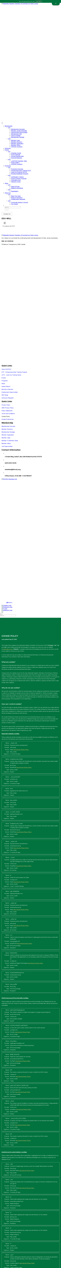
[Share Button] (4, 223)
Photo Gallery (15, 162)
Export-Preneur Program (18, 178)
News (6, 183)
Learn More (38, 1)
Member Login (15, 140)
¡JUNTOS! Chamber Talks (19, 161)
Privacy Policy (6, 405)
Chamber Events (16, 153)
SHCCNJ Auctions (16, 146)
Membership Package (17, 137)
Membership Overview (18, 129)
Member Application (17, 143)
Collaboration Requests (18, 199)
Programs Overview (17, 169)
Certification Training (17, 177)
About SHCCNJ (6, 369)
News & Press (15, 186)
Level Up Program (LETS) (19, 172)
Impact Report (6, 386)
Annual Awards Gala (17, 156)
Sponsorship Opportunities (19, 132)
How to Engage (15, 135)
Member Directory (16, 142)
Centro (9, 602)
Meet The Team (16, 196)
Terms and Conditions (8, 413)
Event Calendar (15, 154)
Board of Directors (16, 197)
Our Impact (14, 204)
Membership (8, 126)
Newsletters (14, 191)
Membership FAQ (16, 134)
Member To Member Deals (10, 440)
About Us (8, 193)
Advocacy (8, 148)
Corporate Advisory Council (19, 202)
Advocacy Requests (8, 398)
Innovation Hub (16, 180)
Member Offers (15, 145)
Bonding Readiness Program (19, 174)
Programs (8, 166)
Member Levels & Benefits (19, 131)
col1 (9, 127)
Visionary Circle (15, 181)
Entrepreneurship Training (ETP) (21, 170)
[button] (7, 209)
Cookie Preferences (8, 419)
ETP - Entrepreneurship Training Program (14, 372)
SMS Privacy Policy (8, 408)
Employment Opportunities (10, 392)
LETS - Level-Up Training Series (11, 375)
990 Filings (5, 395)
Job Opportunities (7, 446)
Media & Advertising (17, 188)
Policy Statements (7, 410)
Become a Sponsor (7, 389)
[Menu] (2, 123)
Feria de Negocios (16, 158)
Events (7, 150)
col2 (9, 138)
